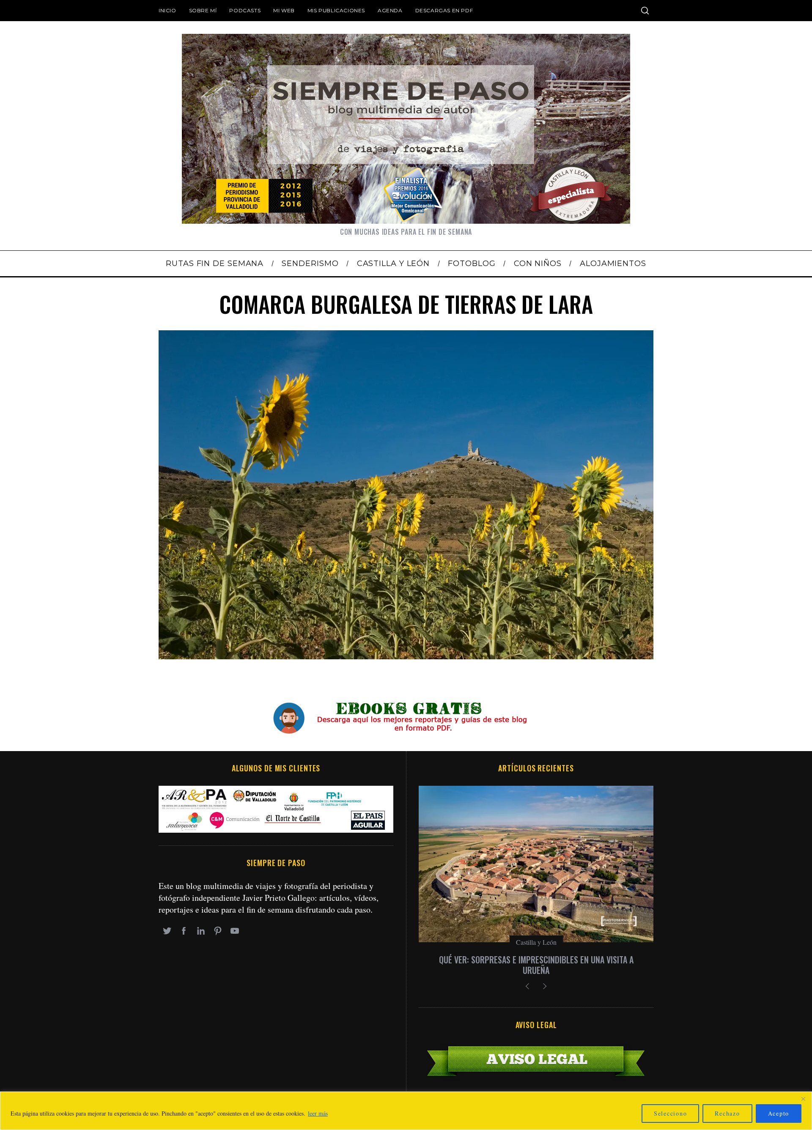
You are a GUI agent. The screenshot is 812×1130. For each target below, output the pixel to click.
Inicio (167, 10)
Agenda (390, 10)
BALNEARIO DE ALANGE (536, 959)
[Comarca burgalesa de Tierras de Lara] (406, 656)
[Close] (803, 1099)
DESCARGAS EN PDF (444, 10)
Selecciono (670, 1113)
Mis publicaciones (336, 10)
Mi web (284, 10)
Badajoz (536, 942)
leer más (318, 1113)
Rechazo (727, 1113)
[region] (406, 1111)
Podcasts (245, 10)
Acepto (779, 1113)
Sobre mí (203, 10)
